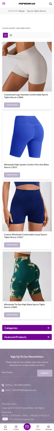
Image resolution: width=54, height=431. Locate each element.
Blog (5, 415)
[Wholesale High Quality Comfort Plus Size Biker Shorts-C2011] (27, 136)
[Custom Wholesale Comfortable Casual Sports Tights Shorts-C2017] (27, 206)
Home (21, 11)
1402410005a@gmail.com (24, 390)
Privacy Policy (39, 415)
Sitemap (16, 415)
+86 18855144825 (22, 385)
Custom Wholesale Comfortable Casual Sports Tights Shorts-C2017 (25, 235)
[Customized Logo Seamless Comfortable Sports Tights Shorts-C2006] (27, 66)
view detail (12, 105)
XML (25, 415)
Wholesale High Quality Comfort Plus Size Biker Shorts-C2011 (26, 165)
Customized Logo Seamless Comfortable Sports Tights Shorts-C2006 (26, 96)
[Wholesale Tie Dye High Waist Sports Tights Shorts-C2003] (27, 276)
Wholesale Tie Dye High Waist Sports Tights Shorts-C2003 (24, 305)
